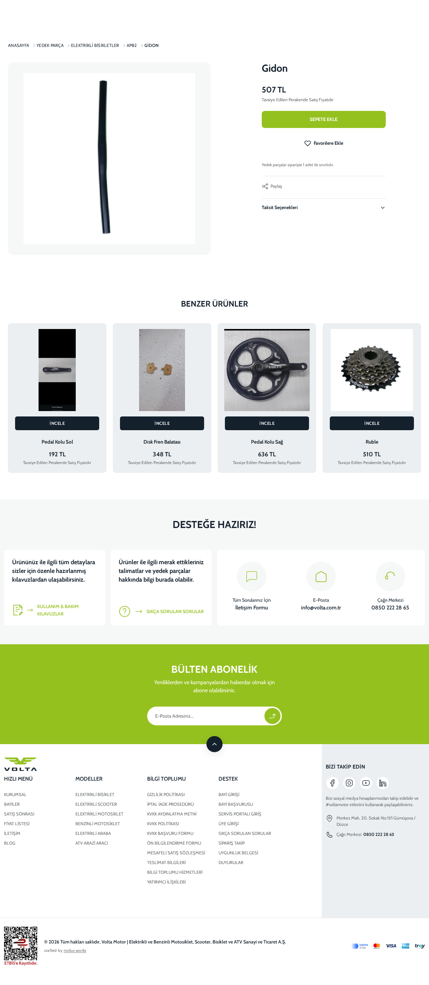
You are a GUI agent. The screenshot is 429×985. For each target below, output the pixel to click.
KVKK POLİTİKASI (163, 823)
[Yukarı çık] (214, 744)
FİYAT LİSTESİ (16, 823)
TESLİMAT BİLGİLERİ (166, 862)
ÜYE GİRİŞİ (229, 823)
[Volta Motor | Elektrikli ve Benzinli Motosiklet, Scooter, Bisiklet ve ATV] (143, 764)
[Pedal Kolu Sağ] (267, 370)
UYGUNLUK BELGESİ (238, 852)
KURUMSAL (15, 794)
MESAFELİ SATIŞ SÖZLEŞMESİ (176, 852)
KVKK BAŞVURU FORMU (170, 833)
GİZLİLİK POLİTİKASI (166, 794)
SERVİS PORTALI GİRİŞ (240, 813)
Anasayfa (18, 45)
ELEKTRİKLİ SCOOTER (96, 804)
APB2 (132, 45)
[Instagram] (349, 783)
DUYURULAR (231, 862)
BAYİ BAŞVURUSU (236, 804)
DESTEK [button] (228, 779)
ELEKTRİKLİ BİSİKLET (94, 794)
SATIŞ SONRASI (19, 813)
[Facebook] (332, 783)
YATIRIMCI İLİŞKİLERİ (166, 881)
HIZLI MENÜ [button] (18, 779)
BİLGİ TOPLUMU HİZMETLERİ (174, 872)
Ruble (372, 442)
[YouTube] (366, 783)
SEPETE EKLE (324, 119)
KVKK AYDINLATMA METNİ (171, 813)
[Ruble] (372, 370)
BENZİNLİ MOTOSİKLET (97, 823)
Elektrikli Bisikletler (95, 45)
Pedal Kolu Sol (57, 442)
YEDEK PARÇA (50, 45)
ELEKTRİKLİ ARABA (93, 833)
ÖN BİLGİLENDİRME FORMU (174, 843)
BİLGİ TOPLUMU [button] (166, 779)
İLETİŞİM (12, 833)
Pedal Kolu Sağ (267, 442)
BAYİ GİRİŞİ (229, 794)
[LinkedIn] (382, 783)
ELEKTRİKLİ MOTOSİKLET (99, 813)
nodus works (75, 950)
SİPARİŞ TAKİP (232, 843)
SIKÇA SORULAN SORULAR (245, 833)
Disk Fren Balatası (162, 442)
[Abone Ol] (272, 716)
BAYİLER (12, 804)
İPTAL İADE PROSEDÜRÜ (170, 804)
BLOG (9, 843)
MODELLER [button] (89, 779)
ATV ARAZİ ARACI (91, 843)
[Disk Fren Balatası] (162, 370)
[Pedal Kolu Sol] (57, 370)
